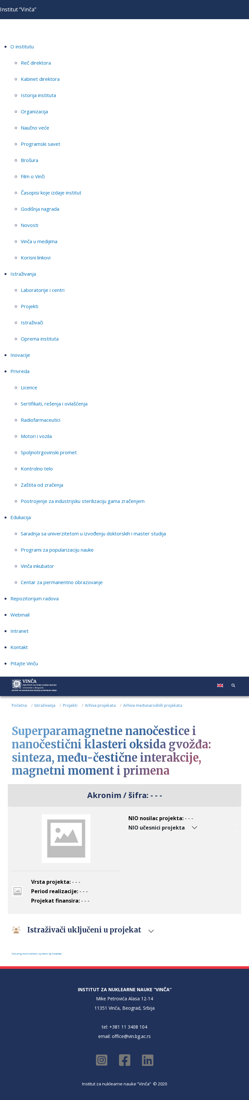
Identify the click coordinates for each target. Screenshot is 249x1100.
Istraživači (32, 322)
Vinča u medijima (39, 241)
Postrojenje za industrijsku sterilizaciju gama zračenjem (83, 501)
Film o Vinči (33, 176)
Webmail (20, 614)
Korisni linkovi (36, 257)
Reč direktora (36, 62)
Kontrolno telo (37, 468)
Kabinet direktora (40, 79)
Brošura (29, 160)
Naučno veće (35, 127)
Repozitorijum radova (34, 598)
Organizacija (34, 111)
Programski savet (40, 144)
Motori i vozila (36, 436)
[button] (233, 685)
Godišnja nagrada (40, 209)
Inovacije (20, 355)
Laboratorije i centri (43, 290)
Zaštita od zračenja (42, 484)
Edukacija (20, 517)
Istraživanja (23, 273)
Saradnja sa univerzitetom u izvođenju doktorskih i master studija (93, 533)
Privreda (20, 371)
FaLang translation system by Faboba (37, 953)
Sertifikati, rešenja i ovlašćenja (54, 403)
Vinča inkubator (37, 566)
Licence (29, 387)
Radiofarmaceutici (40, 420)
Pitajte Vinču (24, 663)
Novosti (29, 225)
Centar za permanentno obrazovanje (62, 582)
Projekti (29, 306)
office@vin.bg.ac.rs (131, 1036)
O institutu (22, 46)
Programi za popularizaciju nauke (57, 549)
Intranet (19, 631)
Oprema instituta (40, 338)
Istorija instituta (38, 95)
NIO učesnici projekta (156, 827)
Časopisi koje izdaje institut (51, 192)
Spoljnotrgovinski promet (49, 452)
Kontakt (19, 647)
